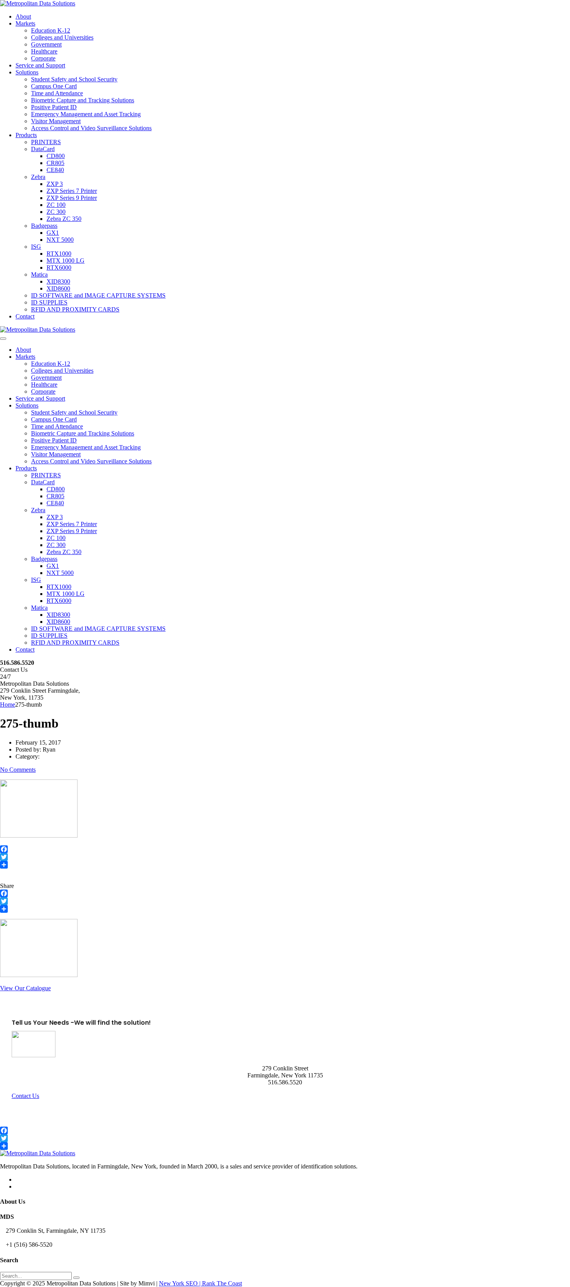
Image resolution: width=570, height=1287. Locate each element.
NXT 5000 (60, 239)
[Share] (285, 865)
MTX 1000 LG (66, 260)
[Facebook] (285, 849)
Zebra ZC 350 (64, 218)
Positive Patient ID (54, 107)
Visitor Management (56, 121)
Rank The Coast (222, 1283)
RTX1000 (59, 253)
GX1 (53, 232)
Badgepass (44, 225)
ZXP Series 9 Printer (72, 197)
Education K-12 (50, 30)
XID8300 (58, 281)
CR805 (55, 163)
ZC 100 (56, 204)
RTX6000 (59, 267)
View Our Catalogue (25, 988)
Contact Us (25, 1096)
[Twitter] (285, 857)
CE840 (55, 170)
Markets (25, 23)
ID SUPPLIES (49, 302)
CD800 (56, 156)
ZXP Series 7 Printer (72, 191)
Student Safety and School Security (74, 79)
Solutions (27, 72)
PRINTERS (46, 142)
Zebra (38, 177)
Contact (25, 316)
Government (46, 44)
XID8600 (58, 288)
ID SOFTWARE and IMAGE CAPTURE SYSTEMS (98, 295)
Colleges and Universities (62, 37)
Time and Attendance (57, 93)
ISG (36, 246)
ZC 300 (56, 211)
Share (7, 886)
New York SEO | (180, 1283)
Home (7, 704)
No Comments (18, 769)
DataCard (43, 149)
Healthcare (44, 51)
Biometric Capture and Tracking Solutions (82, 100)
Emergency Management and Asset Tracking (86, 114)
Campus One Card (54, 86)
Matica (39, 274)
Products (26, 135)
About (23, 16)
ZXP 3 (55, 184)
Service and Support (40, 65)
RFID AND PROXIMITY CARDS (75, 309)
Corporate (43, 58)
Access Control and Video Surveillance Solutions (91, 128)
